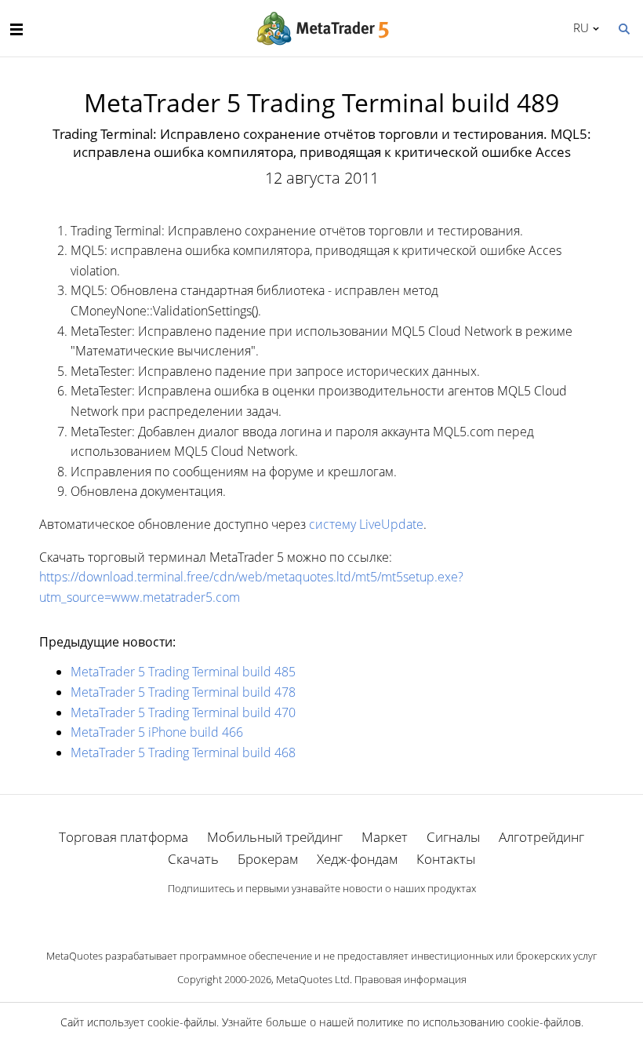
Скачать (193, 859)
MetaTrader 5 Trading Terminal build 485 (183, 671)
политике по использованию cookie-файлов (469, 1022)
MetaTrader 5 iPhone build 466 (157, 732)
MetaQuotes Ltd (313, 979)
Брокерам (268, 859)
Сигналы (453, 837)
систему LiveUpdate (366, 524)
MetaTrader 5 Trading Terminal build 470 (183, 712)
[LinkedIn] (321, 914)
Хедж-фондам (357, 859)
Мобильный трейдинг (275, 837)
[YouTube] (346, 914)
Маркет (384, 837)
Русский (578, 27)
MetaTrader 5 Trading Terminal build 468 (183, 752)
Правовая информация (410, 979)
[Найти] (623, 27)
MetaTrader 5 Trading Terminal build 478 (183, 692)
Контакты (445, 859)
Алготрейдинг (541, 837)
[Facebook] (296, 914)
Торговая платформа (123, 837)
